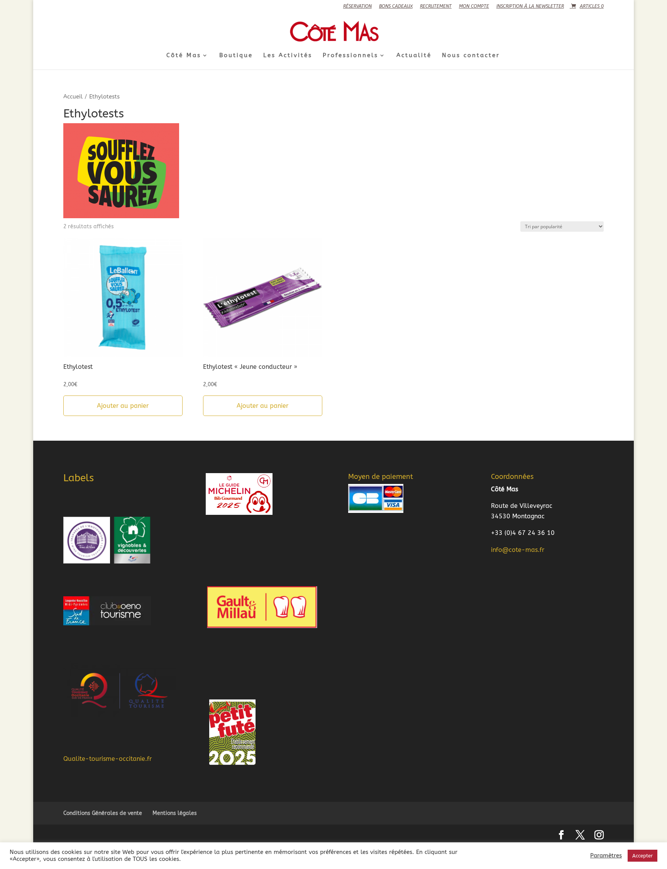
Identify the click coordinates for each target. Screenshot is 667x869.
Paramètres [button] (606, 855)
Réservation (357, 6)
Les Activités (287, 56)
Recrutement (436, 6)
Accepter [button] (642, 856)
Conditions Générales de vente (102, 813)
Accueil (73, 96)
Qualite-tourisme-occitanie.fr (107, 758)
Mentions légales (174, 813)
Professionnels (350, 56)
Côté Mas (183, 56)
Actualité (414, 56)
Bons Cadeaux (396, 6)
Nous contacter (471, 56)
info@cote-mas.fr (517, 549)
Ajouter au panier (123, 405)
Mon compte (474, 6)
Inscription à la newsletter (530, 6)
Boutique (236, 56)
